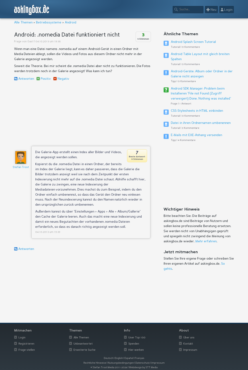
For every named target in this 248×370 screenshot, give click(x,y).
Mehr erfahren (206, 241)
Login (22, 337)
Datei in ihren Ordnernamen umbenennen (201, 123)
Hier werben (136, 350)
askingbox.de (31, 10)
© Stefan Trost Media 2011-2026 (109, 367)
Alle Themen (23, 22)
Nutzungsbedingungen (121, 363)
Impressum (190, 350)
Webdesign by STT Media (143, 367)
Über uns (188, 337)
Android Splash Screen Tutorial (193, 42)
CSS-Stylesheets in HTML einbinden (197, 110)
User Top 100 (136, 337)
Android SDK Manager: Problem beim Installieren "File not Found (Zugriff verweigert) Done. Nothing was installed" (201, 93)
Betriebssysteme (48, 22)
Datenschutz (142, 363)
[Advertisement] (82, 113)
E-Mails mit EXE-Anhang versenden (196, 135)
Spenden (133, 344)
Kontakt (188, 344)
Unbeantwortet (83, 344)
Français (139, 358)
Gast (30, 41)
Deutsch (108, 358)
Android (70, 22)
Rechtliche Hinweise (95, 363)
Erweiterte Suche (84, 350)
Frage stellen (27, 350)
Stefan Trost (21, 167)
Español (129, 358)
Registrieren (26, 344)
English (119, 358)
